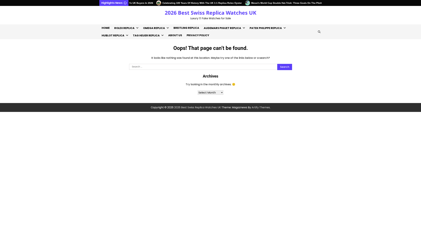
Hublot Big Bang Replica (117, 42)
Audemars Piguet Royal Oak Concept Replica (219, 58)
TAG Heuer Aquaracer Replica (147, 44)
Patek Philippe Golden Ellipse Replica (264, 69)
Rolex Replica (124, 28)
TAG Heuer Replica (146, 35)
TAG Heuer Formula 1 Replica (146, 66)
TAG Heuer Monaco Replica (145, 76)
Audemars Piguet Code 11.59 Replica (219, 69)
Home (106, 28)
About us (175, 35)
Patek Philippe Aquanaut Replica (266, 37)
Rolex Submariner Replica (126, 85)
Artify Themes (261, 107)
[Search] (319, 31)
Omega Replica (154, 28)
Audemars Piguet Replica (222, 28)
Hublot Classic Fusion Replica (115, 51)
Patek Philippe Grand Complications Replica (264, 80)
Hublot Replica (113, 35)
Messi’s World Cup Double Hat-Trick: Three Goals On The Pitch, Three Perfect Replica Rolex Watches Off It (307, 3)
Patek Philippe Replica (266, 28)
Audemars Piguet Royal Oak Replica (219, 37)
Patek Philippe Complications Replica (264, 58)
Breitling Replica (186, 28)
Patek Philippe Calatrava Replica (261, 48)
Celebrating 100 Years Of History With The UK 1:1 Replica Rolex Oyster (198, 3)
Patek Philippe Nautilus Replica (264, 90)
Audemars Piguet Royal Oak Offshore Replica (219, 48)
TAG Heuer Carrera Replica (145, 55)
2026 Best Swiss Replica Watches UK (210, 12)
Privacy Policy (198, 35)
